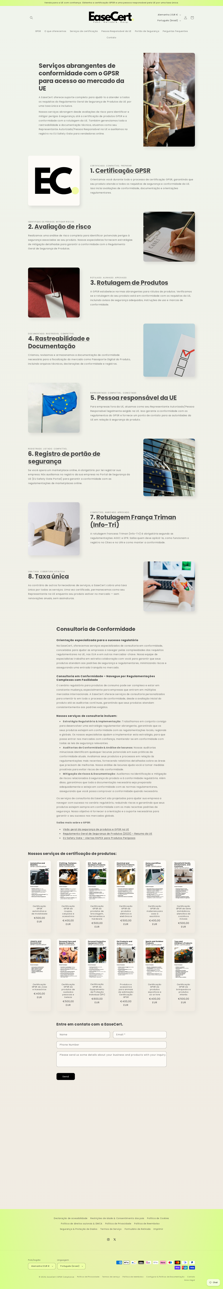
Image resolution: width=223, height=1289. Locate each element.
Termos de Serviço (111, 1229)
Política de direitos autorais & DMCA (81, 1223)
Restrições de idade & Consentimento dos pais (117, 1218)
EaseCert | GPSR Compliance (60, 1277)
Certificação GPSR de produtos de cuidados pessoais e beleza (68, 991)
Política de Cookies (158, 1218)
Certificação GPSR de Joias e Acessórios (39, 987)
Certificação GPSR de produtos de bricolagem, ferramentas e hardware (97, 912)
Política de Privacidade (118, 1223)
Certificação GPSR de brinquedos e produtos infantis (183, 989)
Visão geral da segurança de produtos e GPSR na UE (96, 829)
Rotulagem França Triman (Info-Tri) (133, 521)
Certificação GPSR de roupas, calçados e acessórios (68, 911)
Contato (191, 1277)
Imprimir (158, 1229)
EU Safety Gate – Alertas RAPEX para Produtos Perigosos (99, 838)
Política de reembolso (133, 1277)
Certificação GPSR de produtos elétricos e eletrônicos (126, 911)
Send (66, 1076)
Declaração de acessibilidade (71, 1218)
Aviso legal (189, 1280)
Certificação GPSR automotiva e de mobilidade (39, 910)
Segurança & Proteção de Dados (78, 1229)
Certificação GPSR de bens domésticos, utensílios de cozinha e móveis (183, 912)
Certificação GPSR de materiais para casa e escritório (155, 911)
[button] (31, 17)
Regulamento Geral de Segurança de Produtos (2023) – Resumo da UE (107, 833)
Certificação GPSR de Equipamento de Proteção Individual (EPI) (97, 989)
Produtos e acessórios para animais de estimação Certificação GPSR (125, 991)
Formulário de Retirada (138, 1229)
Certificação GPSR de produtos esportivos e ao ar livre (154, 989)
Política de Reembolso (147, 1223)
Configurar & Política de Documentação (165, 1277)
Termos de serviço (111, 1277)
